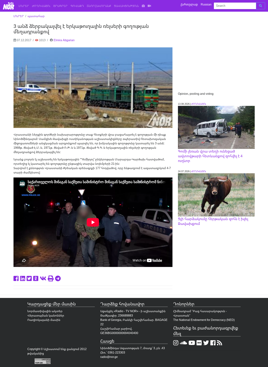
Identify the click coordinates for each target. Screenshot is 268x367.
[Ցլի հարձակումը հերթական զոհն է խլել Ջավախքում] (216, 195)
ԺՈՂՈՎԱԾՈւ (41, 6)
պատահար (36, 16)
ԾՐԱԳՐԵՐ (60, 6)
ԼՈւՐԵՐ (24, 6)
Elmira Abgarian (64, 40)
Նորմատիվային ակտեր (45, 311)
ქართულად (189, 4)
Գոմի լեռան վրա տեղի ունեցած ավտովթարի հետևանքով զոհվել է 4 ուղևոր (210, 156)
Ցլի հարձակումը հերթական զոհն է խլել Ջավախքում (213, 221)
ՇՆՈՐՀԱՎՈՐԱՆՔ (99, 6)
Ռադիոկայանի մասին (43, 320)
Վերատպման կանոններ (45, 315)
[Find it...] (260, 5)
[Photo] (143, 5)
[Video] (149, 5)
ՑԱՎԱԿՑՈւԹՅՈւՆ (126, 6)
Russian (206, 4)
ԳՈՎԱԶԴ (77, 6)
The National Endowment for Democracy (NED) (204, 320)
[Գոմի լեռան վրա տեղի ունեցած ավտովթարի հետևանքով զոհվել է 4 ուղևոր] (216, 127)
